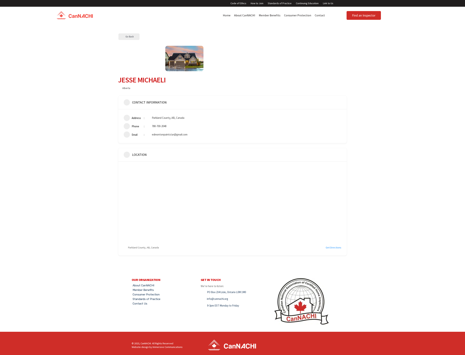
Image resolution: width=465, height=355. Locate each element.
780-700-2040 (159, 126)
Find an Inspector (363, 15)
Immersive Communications (168, 347)
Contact (320, 15)
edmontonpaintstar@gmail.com (169, 134)
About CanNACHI (244, 15)
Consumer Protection (297, 15)
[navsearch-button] (397, 14)
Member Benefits (269, 15)
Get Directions (333, 247)
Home (227, 15)
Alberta (126, 88)
